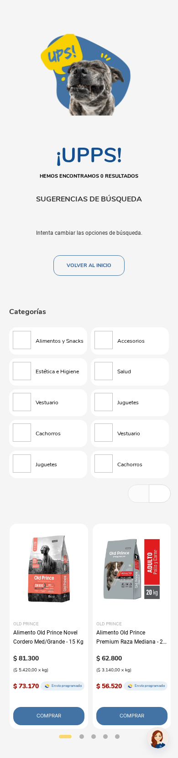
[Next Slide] (160, 494)
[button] (65, 736)
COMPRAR (49, 715)
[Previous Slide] (139, 494)
